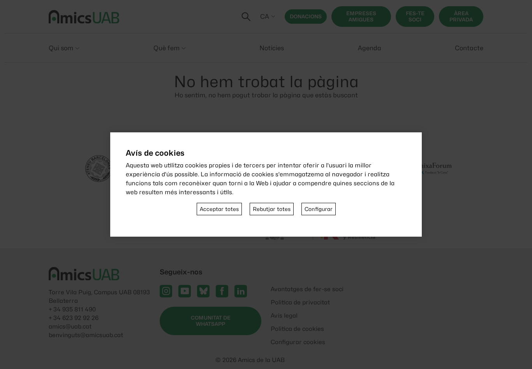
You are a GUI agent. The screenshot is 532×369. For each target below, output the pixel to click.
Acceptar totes (219, 209)
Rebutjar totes (272, 209)
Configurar (319, 209)
